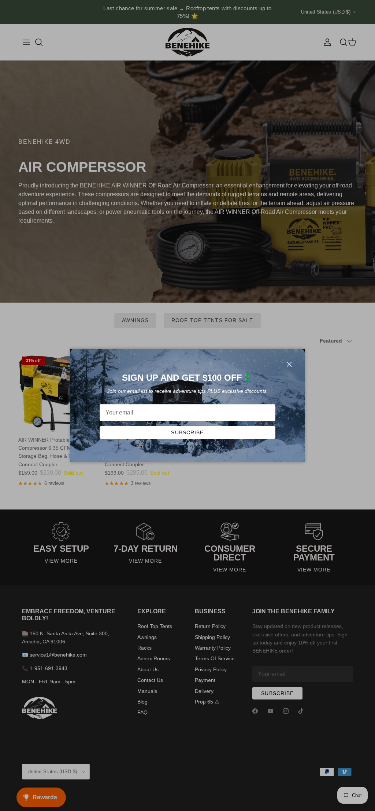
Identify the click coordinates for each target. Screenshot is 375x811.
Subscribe (187, 432)
